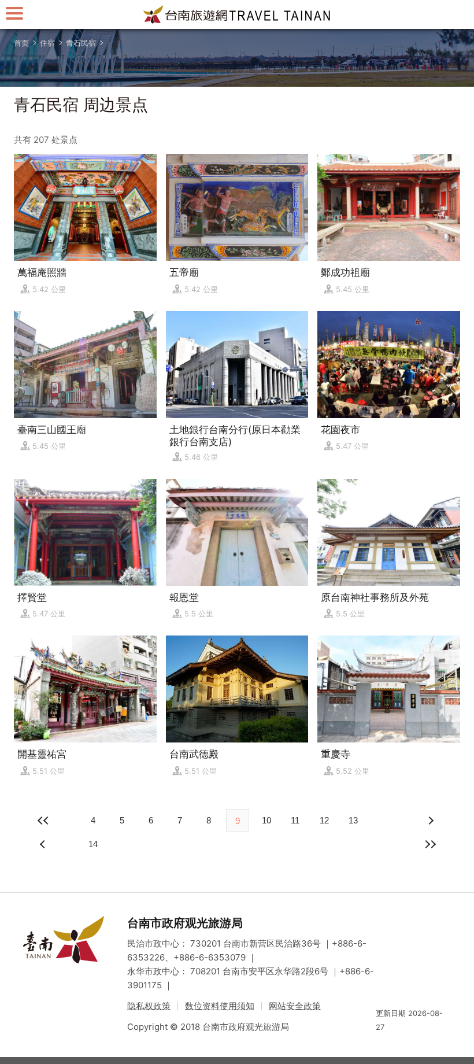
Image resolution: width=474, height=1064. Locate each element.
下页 (43, 844)
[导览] (14, 13)
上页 (430, 820)
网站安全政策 (295, 1005)
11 (295, 820)
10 (266, 820)
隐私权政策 (149, 1005)
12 (324, 820)
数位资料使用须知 (219, 1005)
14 (93, 844)
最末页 (430, 844)
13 (353, 820)
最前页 (43, 820)
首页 (21, 42)
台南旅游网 (237, 14)
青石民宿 (81, 42)
